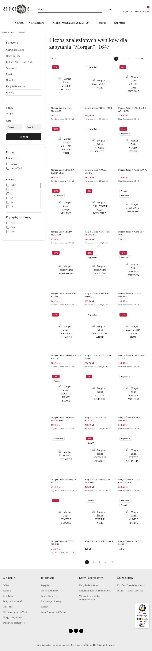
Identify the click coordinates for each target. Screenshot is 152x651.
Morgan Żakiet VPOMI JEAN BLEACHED (98, 233)
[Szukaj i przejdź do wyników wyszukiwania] (100, 9)
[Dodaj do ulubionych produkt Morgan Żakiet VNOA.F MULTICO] (145, 377)
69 (142, 58)
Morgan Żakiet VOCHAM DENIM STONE (62, 419)
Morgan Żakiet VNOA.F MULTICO (129, 419)
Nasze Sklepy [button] (125, 577)
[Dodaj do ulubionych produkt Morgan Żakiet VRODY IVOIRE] (145, 129)
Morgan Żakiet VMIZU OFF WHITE (63, 481)
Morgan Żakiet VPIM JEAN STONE (97, 295)
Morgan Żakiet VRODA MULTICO (61, 233)
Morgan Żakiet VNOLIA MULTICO (96, 419)
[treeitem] (23, 50)
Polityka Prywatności (13, 601)
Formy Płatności (49, 596)
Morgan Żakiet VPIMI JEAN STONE (64, 295)
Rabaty (44, 606)
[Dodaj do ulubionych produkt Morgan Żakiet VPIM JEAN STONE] (111, 253)
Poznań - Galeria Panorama (130, 590)
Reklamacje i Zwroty (51, 601)
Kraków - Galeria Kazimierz (130, 585)
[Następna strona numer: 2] (148, 59)
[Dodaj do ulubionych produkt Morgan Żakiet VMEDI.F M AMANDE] (111, 439)
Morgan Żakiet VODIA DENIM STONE (132, 357)
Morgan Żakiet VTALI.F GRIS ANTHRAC (132, 109)
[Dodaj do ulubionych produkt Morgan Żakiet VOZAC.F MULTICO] (145, 253)
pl (110, 9)
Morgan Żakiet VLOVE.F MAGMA (62, 542)
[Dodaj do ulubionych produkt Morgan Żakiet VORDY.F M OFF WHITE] (78, 315)
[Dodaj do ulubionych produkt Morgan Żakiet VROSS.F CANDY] (111, 129)
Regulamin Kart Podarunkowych (95, 590)
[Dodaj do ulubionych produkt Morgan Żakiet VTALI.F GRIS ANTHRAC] (145, 67)
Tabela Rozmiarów (50, 590)
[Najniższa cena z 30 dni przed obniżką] (80, 119)
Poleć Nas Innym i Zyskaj (53, 612)
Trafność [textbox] (53, 58)
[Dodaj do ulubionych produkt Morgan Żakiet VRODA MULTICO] (78, 191)
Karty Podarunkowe (88, 585)
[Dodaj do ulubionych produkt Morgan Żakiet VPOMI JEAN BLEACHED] (111, 191)
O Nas (6, 585)
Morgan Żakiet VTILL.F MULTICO (62, 109)
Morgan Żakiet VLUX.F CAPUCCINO (129, 481)
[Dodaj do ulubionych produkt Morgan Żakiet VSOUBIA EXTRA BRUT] (78, 129)
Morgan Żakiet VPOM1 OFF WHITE (131, 233)
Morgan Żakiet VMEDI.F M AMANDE (97, 481)
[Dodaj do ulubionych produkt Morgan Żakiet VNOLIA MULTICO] (111, 377)
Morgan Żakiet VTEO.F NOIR (98, 108)
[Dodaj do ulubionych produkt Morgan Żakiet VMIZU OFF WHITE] (78, 439)
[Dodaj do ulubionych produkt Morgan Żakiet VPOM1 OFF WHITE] (145, 191)
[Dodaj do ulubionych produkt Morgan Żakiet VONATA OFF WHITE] (111, 315)
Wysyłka (45, 585)
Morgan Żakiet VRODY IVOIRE (132, 170)
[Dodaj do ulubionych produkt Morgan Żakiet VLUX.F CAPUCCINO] (145, 439)
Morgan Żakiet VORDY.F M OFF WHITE (66, 357)
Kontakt (7, 590)
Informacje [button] (47, 577)
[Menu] (147, 604)
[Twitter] (81, 631)
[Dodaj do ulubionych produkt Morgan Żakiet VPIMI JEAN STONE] (78, 253)
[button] (135, 23)
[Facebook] (71, 631)
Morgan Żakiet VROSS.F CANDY (96, 171)
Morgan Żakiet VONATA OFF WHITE (98, 357)
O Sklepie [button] (9, 577)
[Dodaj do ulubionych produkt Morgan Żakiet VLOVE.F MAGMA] (78, 501)
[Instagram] (76, 631)
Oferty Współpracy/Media (15, 612)
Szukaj (24, 136)
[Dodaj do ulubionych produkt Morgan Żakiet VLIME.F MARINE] (145, 501)
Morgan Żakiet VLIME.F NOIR (99, 541)
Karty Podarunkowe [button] (91, 577)
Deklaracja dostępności (14, 622)
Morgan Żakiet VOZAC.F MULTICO (129, 295)
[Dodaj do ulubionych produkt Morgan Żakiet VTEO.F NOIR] (111, 67)
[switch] (142, 625)
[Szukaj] (40, 114)
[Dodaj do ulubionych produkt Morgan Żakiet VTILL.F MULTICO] (78, 67)
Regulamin (8, 596)
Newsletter (8, 606)
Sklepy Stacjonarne (12, 617)
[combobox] (64, 58)
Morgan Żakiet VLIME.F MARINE (129, 542)
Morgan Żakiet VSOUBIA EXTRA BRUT (62, 171)
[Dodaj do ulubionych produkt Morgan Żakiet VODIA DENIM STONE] (145, 315)
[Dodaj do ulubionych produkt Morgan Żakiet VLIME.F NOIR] (111, 501)
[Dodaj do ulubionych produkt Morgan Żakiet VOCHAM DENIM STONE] (78, 377)
